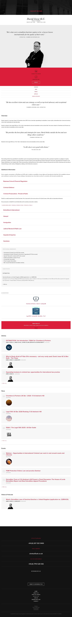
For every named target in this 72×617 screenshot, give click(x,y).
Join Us (36, 598)
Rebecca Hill (18, 342)
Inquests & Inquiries (9, 235)
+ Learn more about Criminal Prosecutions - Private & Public (16, 205)
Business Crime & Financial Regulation (15, 181)
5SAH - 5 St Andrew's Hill (36, 4)
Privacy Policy (36, 608)
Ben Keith (32, 342)
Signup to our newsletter (36, 584)
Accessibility (36, 609)
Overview (36, 87)
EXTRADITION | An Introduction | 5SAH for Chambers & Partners (28, 341)
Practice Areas (36, 594)
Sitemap (36, 606)
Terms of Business (36, 607)
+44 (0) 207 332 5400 (36, 11)
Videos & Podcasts (36, 96)
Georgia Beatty (40, 342)
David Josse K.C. (10, 342)
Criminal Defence (8, 187)
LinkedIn (32, 574)
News (36, 89)
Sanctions (6, 241)
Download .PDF (36, 79)
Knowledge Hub (36, 599)
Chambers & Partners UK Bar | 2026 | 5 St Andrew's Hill (25, 396)
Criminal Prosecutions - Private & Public (15, 194)
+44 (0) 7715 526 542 (36, 564)
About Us (36, 593)
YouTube (40, 574)
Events (36, 91)
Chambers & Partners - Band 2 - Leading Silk (36, 303)
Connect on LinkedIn (36, 73)
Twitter (36, 574)
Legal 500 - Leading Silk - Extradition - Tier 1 (36, 316)
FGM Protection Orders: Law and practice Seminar (23, 471)
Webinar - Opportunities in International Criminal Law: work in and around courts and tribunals (35, 454)
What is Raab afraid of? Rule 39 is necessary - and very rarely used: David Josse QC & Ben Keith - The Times (37, 357)
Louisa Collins (26, 342)
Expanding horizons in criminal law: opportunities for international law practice (33, 372)
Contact (36, 82)
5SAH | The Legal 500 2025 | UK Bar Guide (21, 428)
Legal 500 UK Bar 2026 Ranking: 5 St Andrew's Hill (23, 412)
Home (36, 591)
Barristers (36, 596)
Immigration (7, 222)
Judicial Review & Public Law (12, 229)
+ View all (5, 284)
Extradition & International (11, 210)
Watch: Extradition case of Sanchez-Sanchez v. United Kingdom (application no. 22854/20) (37, 499)
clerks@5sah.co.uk (36, 554)
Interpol (5, 216)
